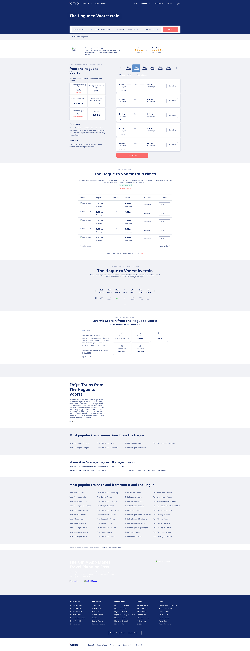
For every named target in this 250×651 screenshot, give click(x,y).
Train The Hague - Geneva (162, 536)
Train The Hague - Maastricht (135, 448)
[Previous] (95, 291)
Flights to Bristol (120, 618)
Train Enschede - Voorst (106, 519)
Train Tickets (75, 602)
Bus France (96, 608)
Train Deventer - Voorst (133, 497)
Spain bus (96, 605)
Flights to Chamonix (122, 605)
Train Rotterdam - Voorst (79, 532)
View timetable (78, 117)
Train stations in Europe (168, 605)
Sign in (178, 3)
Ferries (103, 3)
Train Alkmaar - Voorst (161, 519)
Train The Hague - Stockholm (80, 506)
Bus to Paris (96, 618)
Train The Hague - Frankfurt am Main (166, 506)
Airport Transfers (165, 608)
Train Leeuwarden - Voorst (162, 497)
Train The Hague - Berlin (106, 443)
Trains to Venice (76, 611)
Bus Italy (95, 611)
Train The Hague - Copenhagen (136, 528)
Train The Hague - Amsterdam (164, 443)
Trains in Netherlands (91, 547)
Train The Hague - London (134, 501)
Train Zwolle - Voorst (104, 497)
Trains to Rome (76, 605)
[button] (120, 29)
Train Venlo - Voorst (104, 532)
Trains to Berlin (76, 615)
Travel (161, 602)
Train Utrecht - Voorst (133, 493)
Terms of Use (102, 645)
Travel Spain (163, 615)
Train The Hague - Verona (79, 510)
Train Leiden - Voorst (104, 523)
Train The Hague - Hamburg (107, 493)
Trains (84, 3)
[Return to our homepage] (76, 3)
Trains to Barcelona (77, 618)
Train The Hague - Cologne (79, 448)
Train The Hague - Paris (133, 443)
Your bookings (158, 3)
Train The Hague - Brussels (79, 443)
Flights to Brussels (121, 611)
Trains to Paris (75, 608)
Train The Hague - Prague (134, 506)
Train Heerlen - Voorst (78, 515)
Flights (97, 3)
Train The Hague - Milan (78, 497)
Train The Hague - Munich (162, 510)
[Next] (176, 68)
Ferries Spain (142, 611)
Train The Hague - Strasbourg (136, 519)
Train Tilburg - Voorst (77, 519)
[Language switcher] (146, 3)
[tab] (125, 74)
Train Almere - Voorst (133, 510)
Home (72, 547)
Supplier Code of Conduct (132, 645)
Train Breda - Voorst (132, 532)
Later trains (164, 246)
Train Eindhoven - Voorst (134, 536)
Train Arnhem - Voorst (78, 523)
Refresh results (124, 189)
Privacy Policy (115, 645)
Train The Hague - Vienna (162, 532)
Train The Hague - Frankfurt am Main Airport (141, 515)
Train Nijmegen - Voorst (78, 501)
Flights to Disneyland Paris (124, 615)
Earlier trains (86, 246)
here (141, 253)
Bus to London (97, 615)
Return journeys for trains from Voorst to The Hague (89, 470)
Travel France (164, 618)
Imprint (91, 645)
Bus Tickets (96, 602)
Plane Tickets (119, 602)
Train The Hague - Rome (106, 536)
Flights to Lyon (120, 608)
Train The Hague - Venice (162, 528)
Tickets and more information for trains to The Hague (146, 470)
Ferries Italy (141, 615)
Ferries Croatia (142, 608)
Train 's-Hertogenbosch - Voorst (164, 501)
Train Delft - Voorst (76, 493)
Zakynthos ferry (143, 618)
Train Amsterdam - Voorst (162, 493)
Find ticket (78, 93)
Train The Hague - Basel (161, 515)
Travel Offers (164, 611)
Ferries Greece (142, 605)
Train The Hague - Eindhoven (107, 448)
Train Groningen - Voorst (106, 528)
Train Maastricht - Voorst (106, 515)
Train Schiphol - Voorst (105, 506)
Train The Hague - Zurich (79, 528)
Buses (90, 3)
